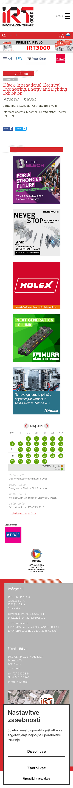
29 (28, 461)
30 (36, 461)
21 (20, 455)
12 (60, 443)
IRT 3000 (16, 17)
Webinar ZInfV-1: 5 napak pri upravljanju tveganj (33, 497)
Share (6, 128)
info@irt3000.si (18, 681)
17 (44, 449)
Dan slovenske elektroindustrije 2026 (28, 478)
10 (44, 443)
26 (60, 455)
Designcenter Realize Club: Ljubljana (28, 488)
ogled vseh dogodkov (23, 513)
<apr (26, 426)
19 (60, 449)
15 (28, 449)
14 (20, 449)
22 (28, 455)
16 (36, 449)
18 (52, 449)
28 (20, 461)
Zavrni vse (36, 768)
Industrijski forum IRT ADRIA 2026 (26, 507)
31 (44, 461)
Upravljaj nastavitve (36, 778)
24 (44, 455)
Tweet (18, 128)
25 (52, 455)
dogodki (10, 79)
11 (52, 443)
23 (36, 455)
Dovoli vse (36, 751)
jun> (46, 426)
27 (12, 461)
